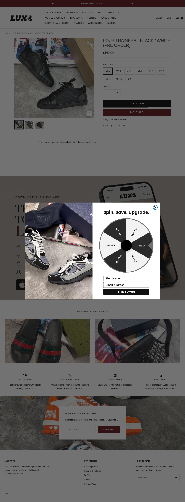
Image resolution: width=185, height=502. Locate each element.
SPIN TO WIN (126, 292)
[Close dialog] (155, 207)
